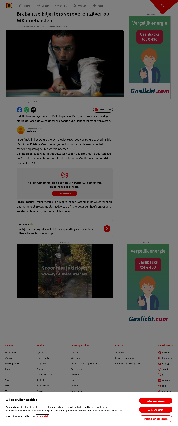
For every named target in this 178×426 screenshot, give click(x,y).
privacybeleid (42, 416)
